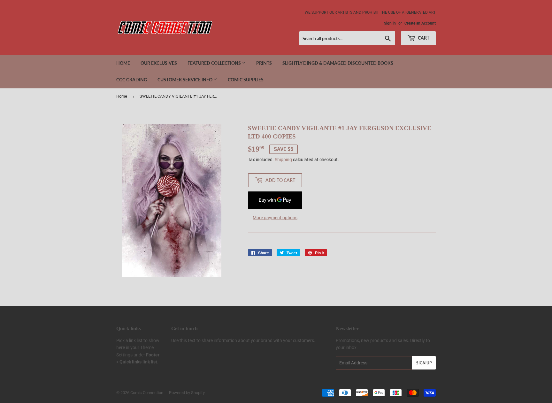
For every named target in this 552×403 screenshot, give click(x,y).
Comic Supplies (246, 79)
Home (123, 63)
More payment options (275, 217)
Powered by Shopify (187, 392)
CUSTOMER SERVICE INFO (185, 79)
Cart (423, 38)
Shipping (283, 159)
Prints (264, 63)
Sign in (390, 23)
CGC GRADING (131, 79)
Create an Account (420, 23)
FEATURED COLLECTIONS (215, 63)
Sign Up (424, 363)
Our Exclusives (159, 63)
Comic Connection (146, 392)
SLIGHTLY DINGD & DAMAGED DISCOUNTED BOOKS (337, 63)
